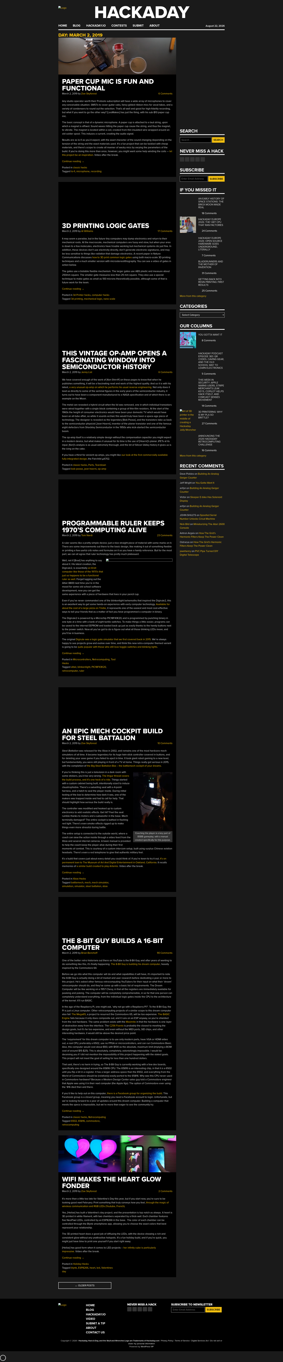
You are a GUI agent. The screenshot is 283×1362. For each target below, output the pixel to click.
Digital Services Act (200, 1341)
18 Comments (209, 213)
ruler (81, 670)
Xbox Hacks (79, 878)
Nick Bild (185, 524)
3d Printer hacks (82, 295)
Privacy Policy (167, 1341)
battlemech (77, 882)
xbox (105, 886)
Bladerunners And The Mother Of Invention (210, 264)
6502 (74, 1121)
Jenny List (86, 372)
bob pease (77, 468)
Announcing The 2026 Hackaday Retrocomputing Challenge (209, 440)
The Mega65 (79, 1014)
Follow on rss (197, 159)
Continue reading (73, 161)
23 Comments (164, 535)
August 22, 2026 (215, 25)
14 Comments (209, 405)
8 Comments (208, 340)
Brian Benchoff (89, 952)
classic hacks (80, 167)
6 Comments (165, 93)
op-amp (102, 468)
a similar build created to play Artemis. (98, 866)
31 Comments (209, 273)
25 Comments (209, 290)
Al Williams (87, 231)
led (98, 1267)
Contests (119, 25)
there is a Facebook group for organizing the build (134, 1093)
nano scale (109, 298)
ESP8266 (83, 1267)
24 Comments (209, 230)
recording (96, 171)
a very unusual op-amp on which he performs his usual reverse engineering (110, 387)
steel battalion (93, 886)
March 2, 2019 (69, 93)
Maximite (131, 1021)
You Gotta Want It (210, 334)
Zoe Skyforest (89, 93)
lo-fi (73, 171)
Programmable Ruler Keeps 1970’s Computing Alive (113, 526)
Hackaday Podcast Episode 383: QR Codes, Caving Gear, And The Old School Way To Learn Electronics (211, 360)
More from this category (193, 296)
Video (90, 1319)
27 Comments (209, 423)
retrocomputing (70, 1124)
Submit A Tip (95, 1323)
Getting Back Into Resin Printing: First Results (211, 282)
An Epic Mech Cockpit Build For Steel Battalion (112, 734)
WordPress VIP (147, 1346)
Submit (138, 25)
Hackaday (141, 12)
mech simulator (100, 882)
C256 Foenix (117, 1025)
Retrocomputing (101, 659)
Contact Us (95, 1332)
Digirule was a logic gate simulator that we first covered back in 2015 (113, 639)
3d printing (77, 298)
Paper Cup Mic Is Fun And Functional (108, 84)
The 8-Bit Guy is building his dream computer (135, 964)
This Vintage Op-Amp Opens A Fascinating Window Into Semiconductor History (114, 360)
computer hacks (100, 295)
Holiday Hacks (81, 1264)
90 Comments (164, 952)
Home (62, 25)
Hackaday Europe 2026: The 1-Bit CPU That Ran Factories (210, 222)
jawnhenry (185, 551)
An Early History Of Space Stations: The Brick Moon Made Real (211, 203)
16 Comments (209, 450)
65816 (81, 1121)
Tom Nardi (87, 535)
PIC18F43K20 (99, 667)
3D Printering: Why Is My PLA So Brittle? (210, 414)
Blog (76, 25)
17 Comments (164, 231)
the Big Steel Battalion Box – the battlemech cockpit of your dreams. (124, 765)
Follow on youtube (192, 159)
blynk (74, 1267)
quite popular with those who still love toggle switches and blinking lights (117, 646)
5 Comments (208, 373)
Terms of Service (182, 1341)
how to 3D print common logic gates (112, 257)
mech (88, 882)
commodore (93, 1121)
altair (73, 667)
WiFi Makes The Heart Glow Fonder (111, 1182)
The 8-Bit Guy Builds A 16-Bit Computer (112, 944)
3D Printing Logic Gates (105, 226)
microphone (83, 171)
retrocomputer (70, 670)
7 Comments (208, 255)
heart (92, 1267)
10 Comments (164, 743)
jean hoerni (90, 468)
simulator (79, 886)
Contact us (202, 159)
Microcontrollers (82, 659)
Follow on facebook (182, 159)
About (154, 25)
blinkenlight (84, 667)
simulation (67, 886)
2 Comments (165, 1191)
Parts (91, 465)
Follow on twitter (187, 159)
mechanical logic (93, 298)
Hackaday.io (96, 25)
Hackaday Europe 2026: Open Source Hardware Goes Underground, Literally (210, 244)
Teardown (100, 465)
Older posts (84, 1285)
